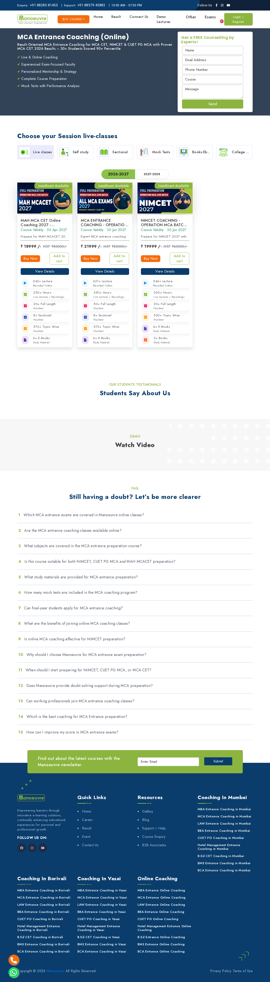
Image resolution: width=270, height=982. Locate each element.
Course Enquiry (153, 836)
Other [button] (191, 17)
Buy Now (30, 258)
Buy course (72, 19)
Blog (145, 819)
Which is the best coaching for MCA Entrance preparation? (72, 716)
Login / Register (238, 19)
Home (98, 16)
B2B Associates (154, 845)
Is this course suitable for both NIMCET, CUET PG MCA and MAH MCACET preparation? (96, 561)
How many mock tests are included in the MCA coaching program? (78, 592)
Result (116, 16)
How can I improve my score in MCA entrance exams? (68, 732)
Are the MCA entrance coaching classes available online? (70, 530)
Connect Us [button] (139, 16)
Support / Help (154, 828)
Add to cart (59, 258)
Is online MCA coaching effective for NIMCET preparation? (71, 639)
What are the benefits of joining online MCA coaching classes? (74, 623)
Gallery (147, 811)
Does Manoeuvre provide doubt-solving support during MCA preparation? (85, 685)
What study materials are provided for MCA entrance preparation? (78, 577)
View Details (44, 271)
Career (87, 819)
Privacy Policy (220, 971)
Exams (210, 17)
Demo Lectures (163, 19)
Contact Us (90, 845)
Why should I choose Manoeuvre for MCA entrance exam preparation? (82, 654)
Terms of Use (243, 971)
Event (86, 836)
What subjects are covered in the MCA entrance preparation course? (80, 546)
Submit (218, 761)
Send (212, 104)
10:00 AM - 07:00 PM (126, 5)
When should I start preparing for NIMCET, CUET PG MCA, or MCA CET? (84, 670)
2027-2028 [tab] (152, 174)
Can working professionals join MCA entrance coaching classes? (76, 701)
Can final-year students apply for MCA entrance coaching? (70, 608)
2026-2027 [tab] (118, 174)
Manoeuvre (55, 971)
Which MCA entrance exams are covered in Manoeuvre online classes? (81, 515)
